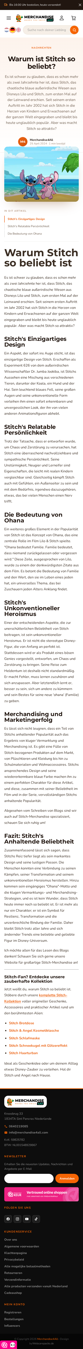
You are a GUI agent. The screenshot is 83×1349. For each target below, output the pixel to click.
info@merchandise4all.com (28, 1132)
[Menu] (8, 18)
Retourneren (13, 1273)
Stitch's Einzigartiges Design (26, 219)
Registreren (12, 1312)
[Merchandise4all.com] (35, 18)
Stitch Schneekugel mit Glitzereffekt (38, 1045)
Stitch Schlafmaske (24, 1038)
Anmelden (67, 1178)
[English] (18, 30)
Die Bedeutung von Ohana (25, 234)
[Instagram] (17, 1219)
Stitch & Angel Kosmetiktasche (34, 1030)
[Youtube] (27, 1219)
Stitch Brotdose (21, 1023)
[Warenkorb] (74, 18)
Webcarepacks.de (43, 1343)
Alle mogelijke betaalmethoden (27, 1266)
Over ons (10, 1239)
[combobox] (51, 30)
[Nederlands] (6, 30)
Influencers (12, 1326)
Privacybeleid (14, 1259)
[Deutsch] (12, 30)
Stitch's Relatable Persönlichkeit (28, 226)
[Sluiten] (80, 5)
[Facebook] (8, 1219)
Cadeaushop (13, 1293)
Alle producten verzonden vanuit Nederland (36, 1286)
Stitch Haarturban (23, 1053)
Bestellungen (13, 1319)
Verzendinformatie (17, 1280)
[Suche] (74, 30)
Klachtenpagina (15, 1253)
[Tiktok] (36, 1219)
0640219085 (18, 1126)
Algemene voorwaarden (21, 1246)
